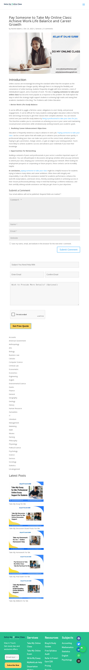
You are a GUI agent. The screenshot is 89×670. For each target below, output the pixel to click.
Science (12, 455)
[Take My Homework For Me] (26, 541)
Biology (12, 351)
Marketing (12, 426)
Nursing (12, 437)
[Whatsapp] (78, 655)
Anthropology (14, 344)
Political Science (15, 448)
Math (11, 430)
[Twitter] (78, 644)
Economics (13, 373)
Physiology (13, 444)
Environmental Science (17, 383)
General (12, 394)
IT (9, 415)
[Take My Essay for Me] (26, 492)
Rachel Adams (16, 29)
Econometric (13, 369)
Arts (10, 348)
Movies (11, 433)
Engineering (13, 376)
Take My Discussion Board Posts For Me (24, 528)
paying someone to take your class (34, 171)
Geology (12, 401)
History (11, 405)
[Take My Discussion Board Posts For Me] (26, 516)
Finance (12, 391)
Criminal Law (14, 366)
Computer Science (16, 362)
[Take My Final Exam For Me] (26, 565)
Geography (13, 398)
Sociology (12, 462)
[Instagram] (78, 661)
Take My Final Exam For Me (19, 576)
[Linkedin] (78, 649)
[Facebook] (78, 638)
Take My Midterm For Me (18, 601)
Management (14, 423)
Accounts (12, 337)
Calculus (12, 358)
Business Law (14, 355)
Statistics (12, 465)
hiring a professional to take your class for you (59, 118)
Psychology (13, 451)
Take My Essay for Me (17, 504)
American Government (17, 341)
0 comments (48, 29)
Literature (12, 419)
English (11, 380)
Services (38, 29)
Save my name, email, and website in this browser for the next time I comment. (41, 244)
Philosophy (13, 440)
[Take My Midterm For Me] (26, 589)
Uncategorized (14, 469)
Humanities (13, 412)
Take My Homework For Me (19, 552)
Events (11, 387)
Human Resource (15, 408)
